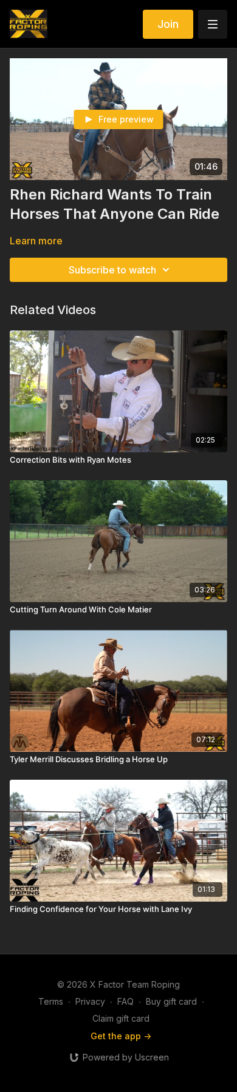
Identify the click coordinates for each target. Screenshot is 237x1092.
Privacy (90, 1001)
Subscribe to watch (112, 270)
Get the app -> (121, 1036)
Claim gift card (120, 1018)
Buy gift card (171, 1001)
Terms (50, 1001)
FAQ (125, 1001)
